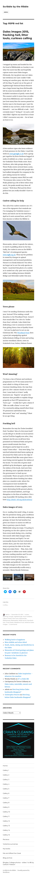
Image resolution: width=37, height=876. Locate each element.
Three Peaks (10, 622)
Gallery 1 (6, 770)
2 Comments (13, 624)
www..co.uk (16, 154)
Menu (6, 12)
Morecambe (23, 618)
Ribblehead (6, 620)
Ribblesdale (14, 620)
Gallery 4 (6, 784)
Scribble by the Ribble (15, 6)
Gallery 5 (6, 789)
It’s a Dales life (23, 679)
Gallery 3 (6, 779)
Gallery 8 (6, 802)
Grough (10, 616)
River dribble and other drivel (16, 642)
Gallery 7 (6, 798)
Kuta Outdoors (27, 616)
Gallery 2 (6, 775)
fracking (5, 616)
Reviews (6, 839)
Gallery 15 (6, 835)
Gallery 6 (6, 793)
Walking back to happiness (15, 640)
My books (6, 849)
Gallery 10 (6, 812)
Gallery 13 (6, 826)
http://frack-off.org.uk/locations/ (19, 500)
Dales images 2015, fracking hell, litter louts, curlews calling (17, 35)
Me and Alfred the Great (12, 853)
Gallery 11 (6, 816)
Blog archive (7, 858)
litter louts (15, 618)
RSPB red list (23, 620)
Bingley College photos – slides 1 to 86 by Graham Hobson (18, 863)
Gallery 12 (6, 821)
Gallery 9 (6, 807)
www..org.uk (9, 255)
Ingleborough (18, 616)
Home (5, 766)
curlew (27, 614)
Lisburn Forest (7, 618)
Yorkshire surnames (10, 844)
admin (8, 614)
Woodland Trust (23, 333)
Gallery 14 (6, 830)
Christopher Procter (12, 695)
